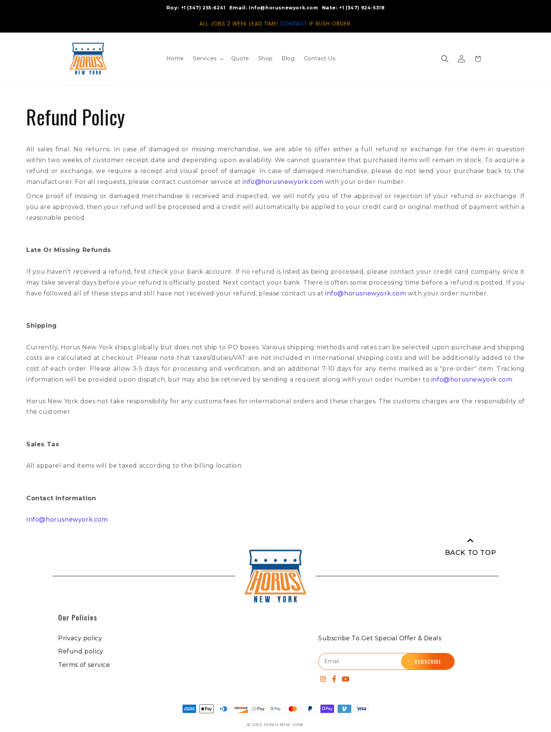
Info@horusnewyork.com (67, 519)
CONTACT (293, 23)
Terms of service (84, 664)
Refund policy (80, 651)
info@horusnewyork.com (283, 181)
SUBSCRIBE (428, 661)
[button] (445, 59)
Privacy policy (80, 638)
